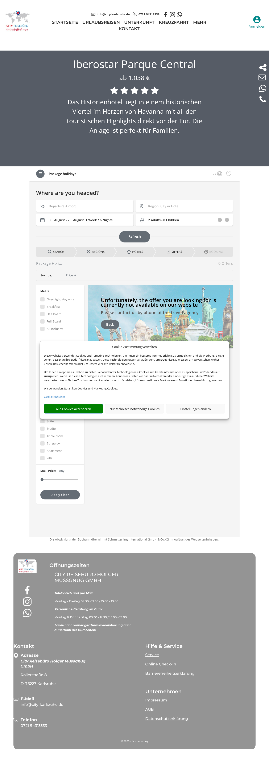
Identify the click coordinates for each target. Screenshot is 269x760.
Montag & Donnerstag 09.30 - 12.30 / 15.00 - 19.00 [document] (90, 617)
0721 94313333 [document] (149, 14)
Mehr (199, 23)
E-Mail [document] (27, 699)
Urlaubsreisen (101, 23)
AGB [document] (149, 709)
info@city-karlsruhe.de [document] (113, 14)
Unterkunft (139, 23)
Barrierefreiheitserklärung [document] (169, 673)
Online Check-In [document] (160, 664)
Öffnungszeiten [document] (69, 565)
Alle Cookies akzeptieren (73, 409)
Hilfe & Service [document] (164, 646)
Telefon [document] (29, 719)
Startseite (65, 23)
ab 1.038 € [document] (134, 77)
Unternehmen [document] (163, 691)
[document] (96, 595)
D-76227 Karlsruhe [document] (38, 683)
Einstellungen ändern (195, 409)
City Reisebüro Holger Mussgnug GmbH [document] (86, 577)
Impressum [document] (156, 700)
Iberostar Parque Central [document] (134, 64)
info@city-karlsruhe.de (42, 704)
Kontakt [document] (23, 646)
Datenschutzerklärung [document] (166, 718)
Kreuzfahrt (174, 23)
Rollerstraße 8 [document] (34, 675)
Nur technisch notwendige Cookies (134, 409)
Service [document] (152, 655)
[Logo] (19, 31)
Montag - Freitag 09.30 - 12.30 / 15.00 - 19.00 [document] (86, 601)
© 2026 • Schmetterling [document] (134, 741)
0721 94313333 (34, 725)
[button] (27, 566)
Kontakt (129, 29)
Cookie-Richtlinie (54, 397)
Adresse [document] (30, 655)
